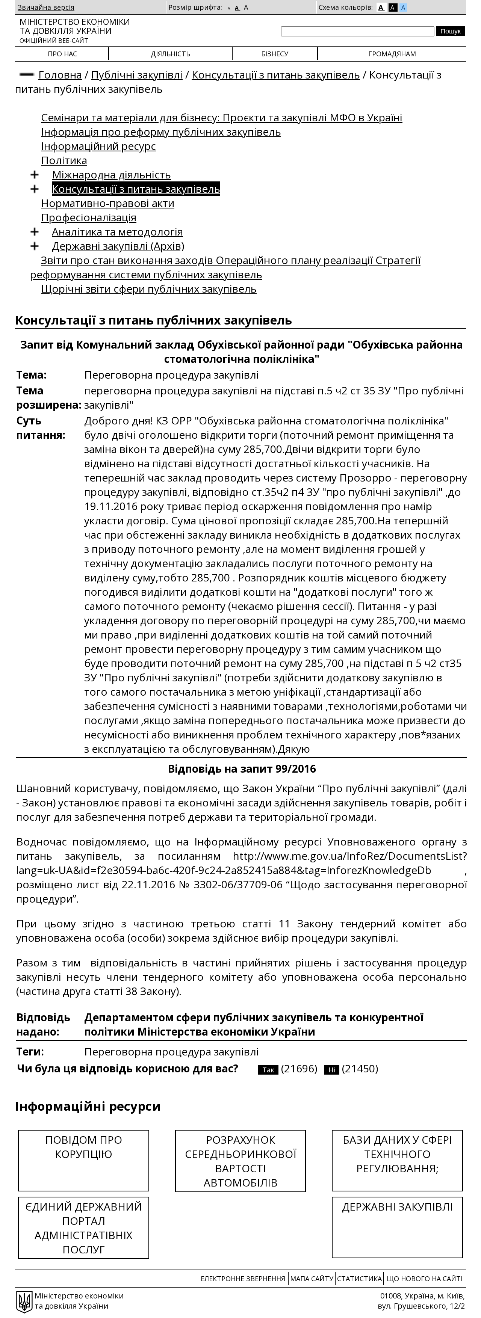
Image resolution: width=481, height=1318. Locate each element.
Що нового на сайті (425, 1278)
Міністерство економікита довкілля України (75, 30)
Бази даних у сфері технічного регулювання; (397, 1153)
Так (268, 1069)
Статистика (359, 1278)
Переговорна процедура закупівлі (171, 1051)
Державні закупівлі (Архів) (118, 246)
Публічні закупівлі (137, 74)
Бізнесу (274, 53)
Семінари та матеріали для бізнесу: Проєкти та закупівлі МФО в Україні (221, 117)
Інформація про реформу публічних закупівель (161, 131)
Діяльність (170, 53)
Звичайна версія (46, 7)
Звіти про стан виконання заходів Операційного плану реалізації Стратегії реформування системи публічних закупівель (225, 267)
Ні (331, 1069)
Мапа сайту (311, 1278)
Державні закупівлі (397, 1206)
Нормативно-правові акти (107, 203)
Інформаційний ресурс (98, 146)
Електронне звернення (243, 1278)
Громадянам (392, 53)
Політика (64, 160)
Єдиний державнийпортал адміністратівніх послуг (83, 1227)
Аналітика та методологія (117, 231)
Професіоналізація (88, 217)
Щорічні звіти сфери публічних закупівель (149, 288)
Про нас (62, 53)
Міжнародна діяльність (111, 174)
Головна (60, 74)
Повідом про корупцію (83, 1146)
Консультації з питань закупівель (276, 74)
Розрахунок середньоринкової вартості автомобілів (240, 1161)
